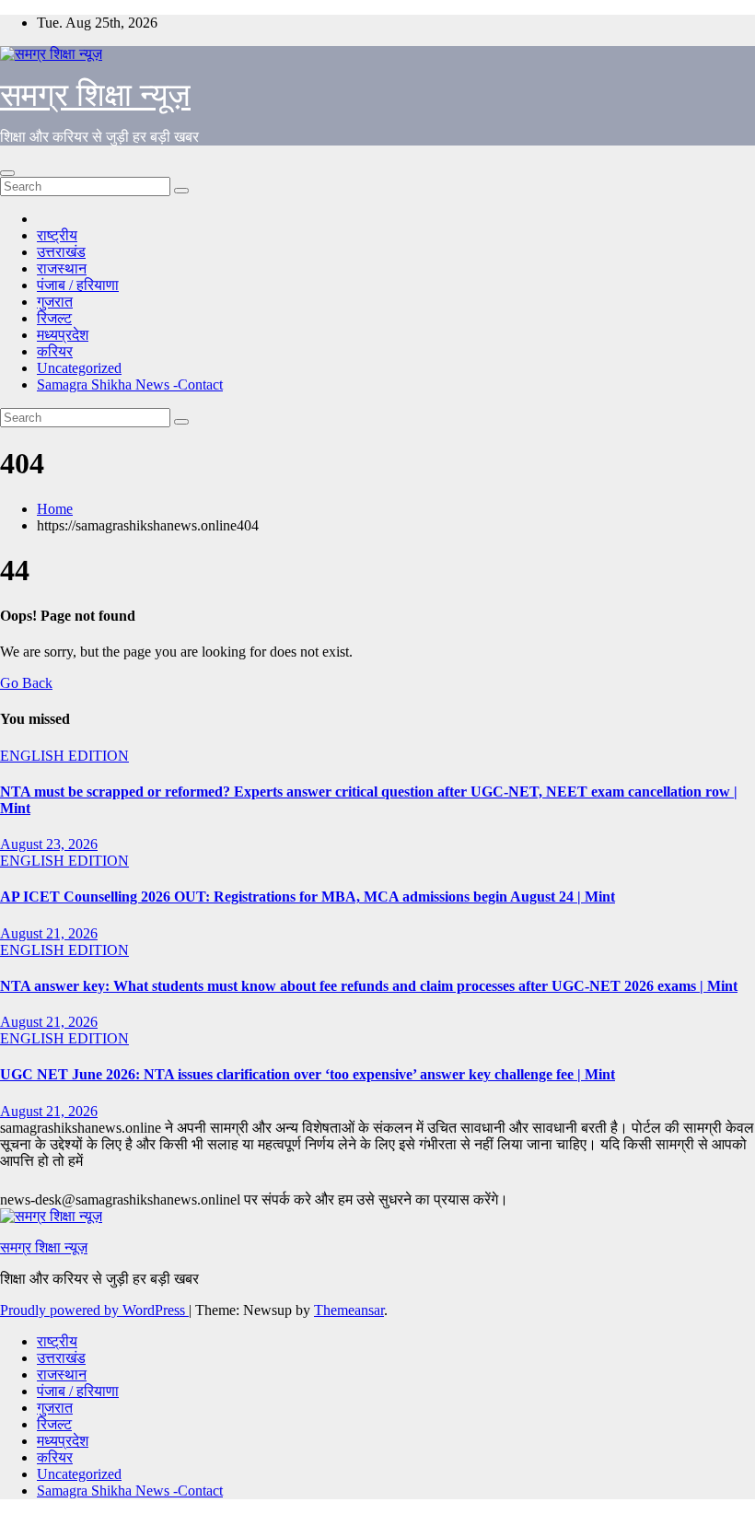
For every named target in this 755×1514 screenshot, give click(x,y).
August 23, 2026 (49, 844)
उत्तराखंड (61, 252)
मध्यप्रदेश (62, 335)
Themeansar (349, 1310)
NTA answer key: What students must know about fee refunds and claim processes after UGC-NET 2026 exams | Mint (369, 986)
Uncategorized (79, 368)
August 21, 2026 (49, 933)
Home (55, 509)
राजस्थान (62, 268)
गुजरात (55, 301)
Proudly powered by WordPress (94, 1310)
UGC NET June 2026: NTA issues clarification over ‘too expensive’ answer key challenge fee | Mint (307, 1074)
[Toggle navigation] (7, 173)
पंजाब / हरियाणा (78, 285)
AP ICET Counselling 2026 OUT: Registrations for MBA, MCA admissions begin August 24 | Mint (307, 896)
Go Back (26, 683)
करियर (55, 351)
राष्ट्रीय (57, 235)
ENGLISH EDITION (64, 755)
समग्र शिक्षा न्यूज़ (95, 95)
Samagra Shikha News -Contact (130, 384)
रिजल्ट (54, 318)
